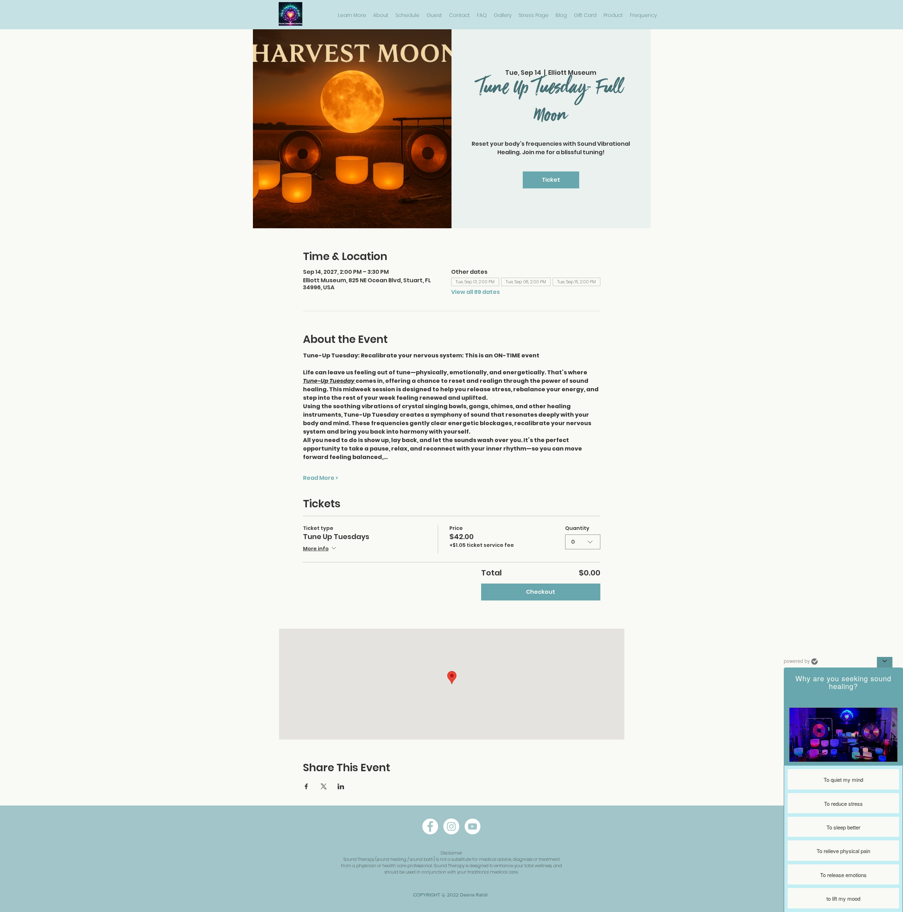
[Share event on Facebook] (306, 786)
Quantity (577, 528)
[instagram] (451, 826)
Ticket (551, 180)
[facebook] (430, 826)
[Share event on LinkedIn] (341, 786)
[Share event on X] (323, 786)
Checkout (540, 592)
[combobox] (582, 541)
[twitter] (472, 826)
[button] (352, 15)
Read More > (320, 478)
